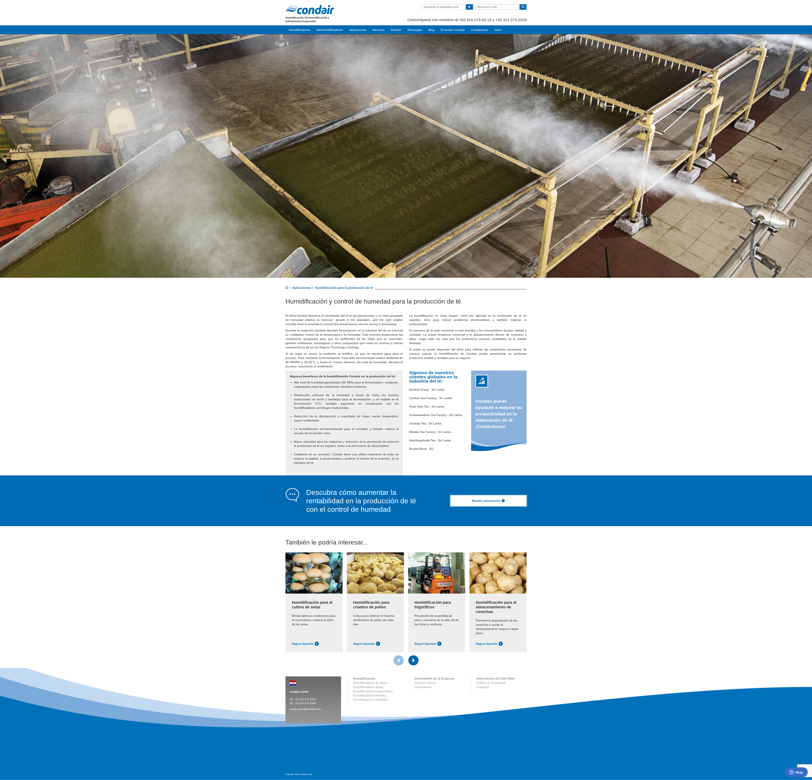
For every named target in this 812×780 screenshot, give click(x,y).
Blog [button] (431, 29)
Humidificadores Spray (368, 687)
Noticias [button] (396, 29)
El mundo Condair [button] (453, 29)
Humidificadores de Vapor (370, 682)
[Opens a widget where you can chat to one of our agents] (796, 772)
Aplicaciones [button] (357, 29)
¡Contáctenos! (498, 414)
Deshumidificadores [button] (330, 29)
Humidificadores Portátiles (370, 699)
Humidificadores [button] (299, 29)
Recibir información (486, 500)
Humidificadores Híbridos (370, 695)
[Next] (413, 660)
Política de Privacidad (490, 682)
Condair (309, 9)
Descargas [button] (415, 29)
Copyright (482, 687)
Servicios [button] (378, 29)
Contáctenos (479, 29)
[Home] (286, 288)
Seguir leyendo (303, 643)
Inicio (497, 29)
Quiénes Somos (425, 682)
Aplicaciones (301, 287)
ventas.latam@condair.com (305, 709)
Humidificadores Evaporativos (373, 691)
